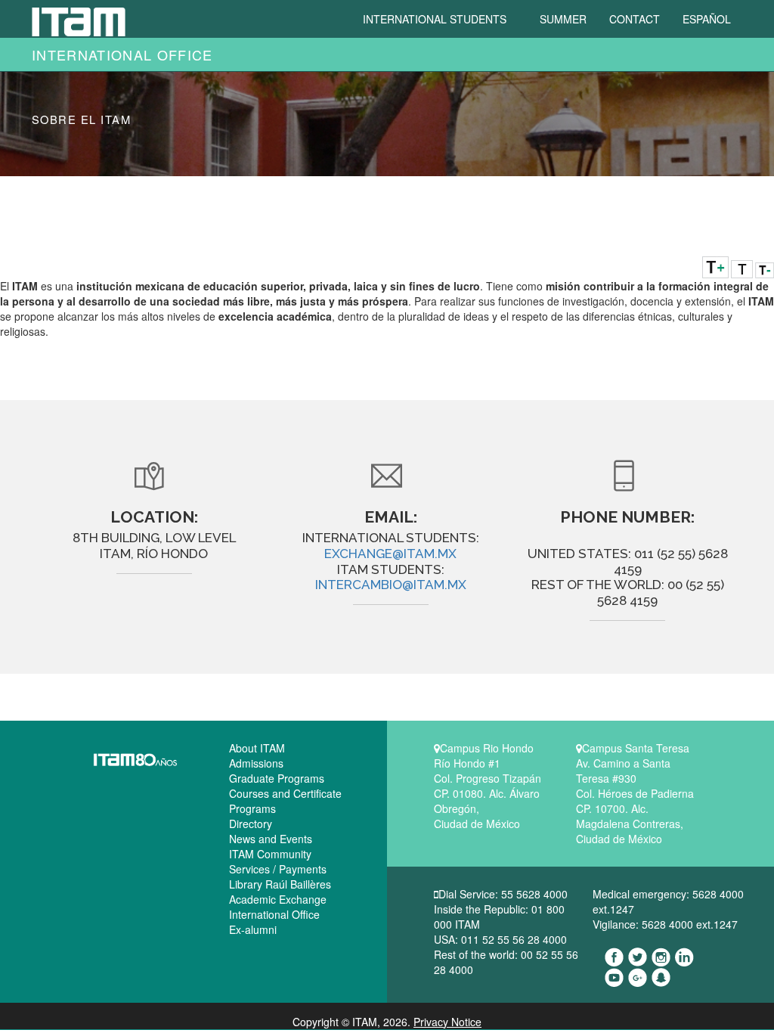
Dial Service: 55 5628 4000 (503, 893)
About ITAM (257, 747)
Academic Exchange (278, 899)
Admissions (256, 763)
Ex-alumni (253, 929)
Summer (563, 18)
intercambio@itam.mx (390, 584)
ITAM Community (270, 853)
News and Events (270, 838)
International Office (122, 54)
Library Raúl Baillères (280, 884)
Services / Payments (278, 868)
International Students (436, 18)
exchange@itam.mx (390, 553)
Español (707, 18)
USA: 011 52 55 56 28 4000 (500, 939)
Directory (250, 823)
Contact (634, 18)
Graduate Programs (276, 778)
